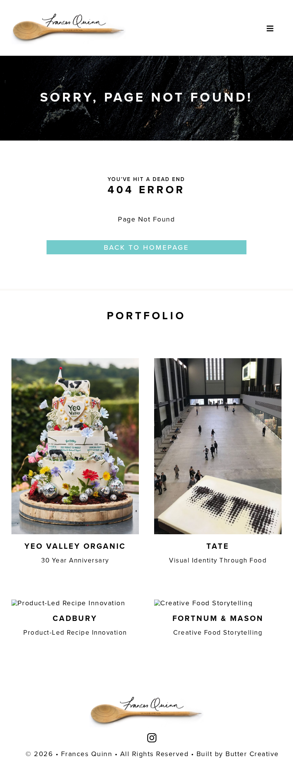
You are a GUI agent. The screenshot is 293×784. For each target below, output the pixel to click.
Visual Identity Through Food (218, 560)
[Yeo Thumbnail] (75, 361)
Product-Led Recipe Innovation (75, 632)
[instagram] (152, 737)
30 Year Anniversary (75, 560)
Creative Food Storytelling (217, 632)
